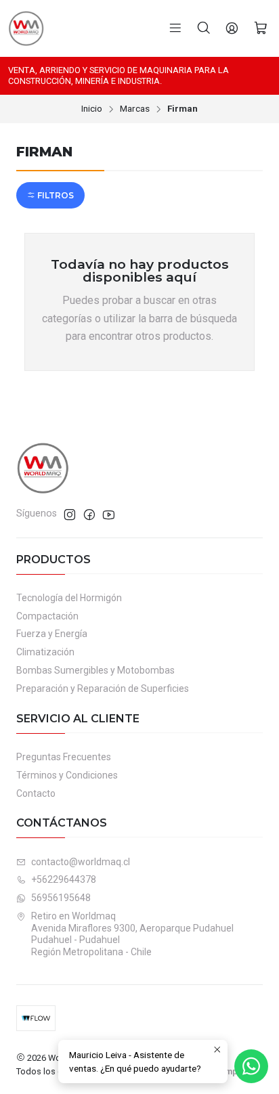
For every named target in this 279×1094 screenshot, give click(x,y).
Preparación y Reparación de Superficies (102, 688)
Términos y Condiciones (67, 775)
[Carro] (261, 29)
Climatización (45, 652)
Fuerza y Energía (51, 633)
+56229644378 (63, 879)
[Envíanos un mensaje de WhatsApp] (251, 1066)
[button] (50, 195)
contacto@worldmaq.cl (80, 861)
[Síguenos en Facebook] (89, 514)
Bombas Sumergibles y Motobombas (95, 670)
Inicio (91, 109)
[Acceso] (232, 28)
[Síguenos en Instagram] (70, 514)
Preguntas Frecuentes (63, 756)
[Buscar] (204, 28)
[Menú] (175, 28)
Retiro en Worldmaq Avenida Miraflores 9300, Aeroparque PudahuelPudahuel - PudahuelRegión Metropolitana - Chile (132, 934)
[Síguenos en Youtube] (108, 514)
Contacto (36, 793)
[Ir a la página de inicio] (26, 28)
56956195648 (61, 897)
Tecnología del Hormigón (69, 597)
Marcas (135, 109)
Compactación (47, 616)
